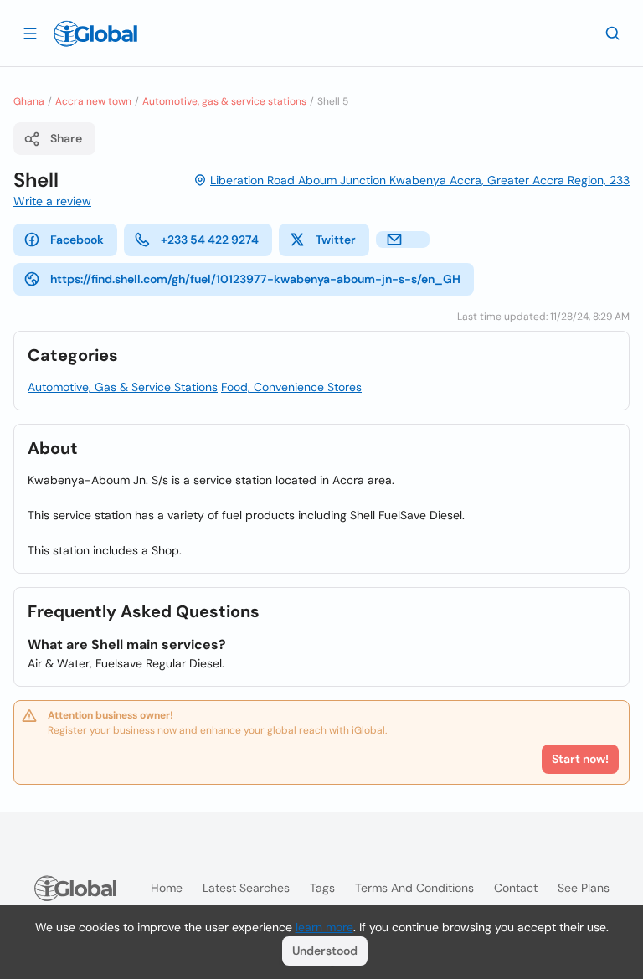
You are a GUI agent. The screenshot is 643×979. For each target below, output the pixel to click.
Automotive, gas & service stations (224, 101)
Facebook (77, 239)
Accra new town (93, 101)
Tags (322, 887)
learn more (324, 927)
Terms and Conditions (414, 887)
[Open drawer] (30, 32)
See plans (584, 887)
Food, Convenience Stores (291, 386)
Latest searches (246, 887)
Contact (516, 887)
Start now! (580, 758)
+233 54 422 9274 (210, 239)
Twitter (336, 239)
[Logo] (95, 33)
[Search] (613, 32)
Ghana (28, 101)
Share (66, 138)
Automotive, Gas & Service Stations (123, 386)
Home (167, 887)
